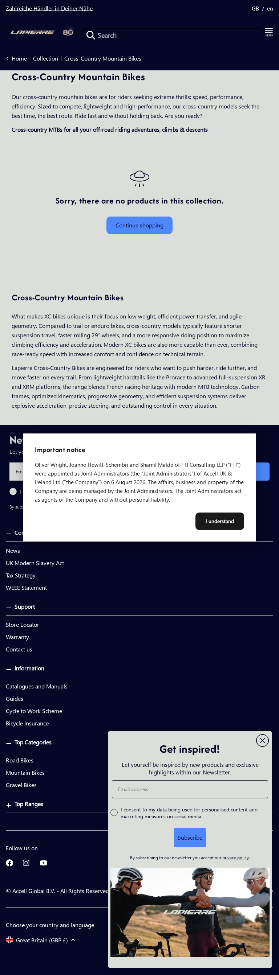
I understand (220, 521)
